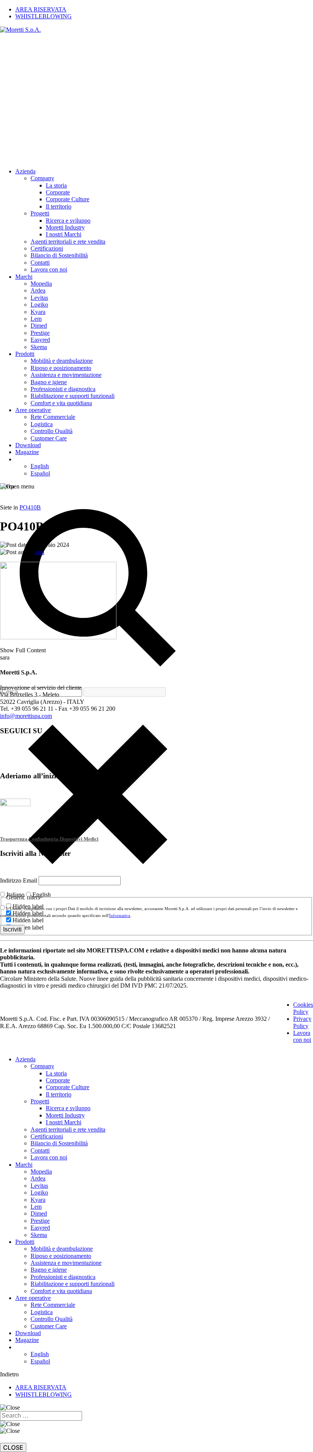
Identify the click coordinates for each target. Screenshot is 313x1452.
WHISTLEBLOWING (43, 1394)
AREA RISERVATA (40, 1387)
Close (13, 1447)
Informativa (119, 915)
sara (39, 552)
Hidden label (28, 920)
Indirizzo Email (19, 880)
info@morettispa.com (26, 716)
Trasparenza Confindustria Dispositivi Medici (49, 839)
